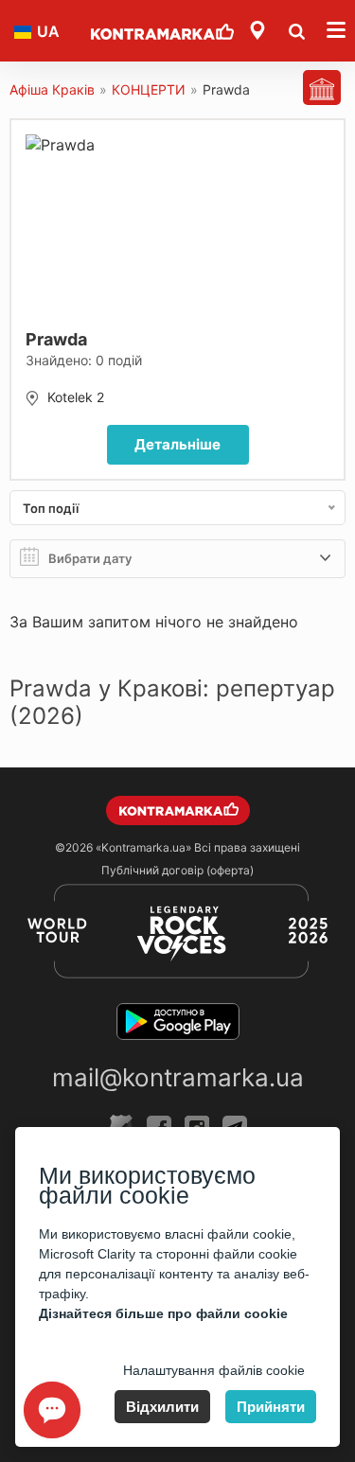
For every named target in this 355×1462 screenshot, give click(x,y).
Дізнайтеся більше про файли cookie (163, 1313)
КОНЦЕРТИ (149, 89)
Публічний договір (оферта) (177, 870)
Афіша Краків (52, 89)
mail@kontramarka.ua (178, 1077)
